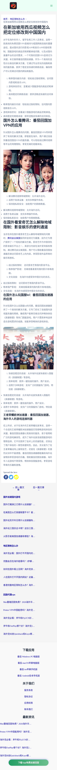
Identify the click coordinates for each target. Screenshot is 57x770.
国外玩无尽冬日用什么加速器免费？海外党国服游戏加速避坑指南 (19, 520)
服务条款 (28, 690)
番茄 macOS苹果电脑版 (28, 663)
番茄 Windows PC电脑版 (28, 656)
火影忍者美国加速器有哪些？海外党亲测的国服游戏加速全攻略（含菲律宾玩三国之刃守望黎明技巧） (19, 536)
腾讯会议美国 (14, 238)
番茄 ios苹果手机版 (28, 669)
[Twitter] (11, 477)
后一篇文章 (38, 488)
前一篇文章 (18, 488)
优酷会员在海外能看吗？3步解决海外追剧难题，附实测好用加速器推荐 (19, 561)
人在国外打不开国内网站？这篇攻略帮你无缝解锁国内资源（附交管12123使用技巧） (19, 577)
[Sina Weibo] (16, 477)
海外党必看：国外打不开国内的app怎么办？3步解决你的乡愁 (19, 553)
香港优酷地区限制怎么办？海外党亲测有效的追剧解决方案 (19, 585)
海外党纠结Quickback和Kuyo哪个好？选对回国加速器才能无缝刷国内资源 (19, 634)
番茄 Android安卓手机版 (28, 676)
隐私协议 (28, 696)
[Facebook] (6, 477)
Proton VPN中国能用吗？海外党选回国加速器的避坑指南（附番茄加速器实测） (19, 610)
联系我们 (28, 709)
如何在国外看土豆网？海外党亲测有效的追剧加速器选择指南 (19, 569)
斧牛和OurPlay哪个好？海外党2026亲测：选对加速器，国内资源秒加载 (19, 626)
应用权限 (28, 703)
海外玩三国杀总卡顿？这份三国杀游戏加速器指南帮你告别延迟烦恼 (19, 528)
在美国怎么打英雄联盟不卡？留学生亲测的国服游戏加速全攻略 (19, 512)
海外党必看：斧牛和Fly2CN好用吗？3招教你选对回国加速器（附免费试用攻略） (19, 618)
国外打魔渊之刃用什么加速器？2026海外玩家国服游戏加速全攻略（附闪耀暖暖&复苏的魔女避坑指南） (19, 504)
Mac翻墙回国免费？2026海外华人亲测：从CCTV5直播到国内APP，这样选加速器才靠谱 (19, 602)
